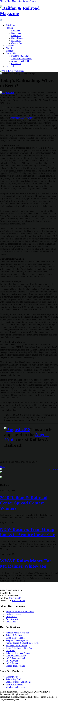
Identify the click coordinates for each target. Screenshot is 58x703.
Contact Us (11, 53)
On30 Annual (12, 661)
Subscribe (10, 45)
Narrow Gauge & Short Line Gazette (22, 643)
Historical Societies (14, 684)
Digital (9, 48)
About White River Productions (20, 611)
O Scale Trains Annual (16, 655)
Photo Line (16, 35)
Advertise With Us (14, 619)
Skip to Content (29, 1)
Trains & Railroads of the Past (19, 648)
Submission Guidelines (21, 58)
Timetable (10, 51)
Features (9, 28)
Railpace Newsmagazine (17, 640)
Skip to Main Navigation (11, 1)
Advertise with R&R (20, 61)
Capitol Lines (17, 38)
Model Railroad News (15, 638)
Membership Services (15, 687)
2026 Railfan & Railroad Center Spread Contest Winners (23, 503)
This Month (11, 25)
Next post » (53, 469)
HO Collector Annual (15, 658)
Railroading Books (14, 679)
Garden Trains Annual (15, 666)
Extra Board (16, 33)
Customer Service (13, 614)
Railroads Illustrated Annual (18, 653)
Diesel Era (10, 650)
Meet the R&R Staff (20, 56)
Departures (16, 40)
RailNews (15, 30)
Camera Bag (16, 43)
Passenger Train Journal (16, 645)
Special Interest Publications (18, 682)
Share (2, 466)
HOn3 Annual (12, 663)
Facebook (10, 66)
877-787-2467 (15, 598)
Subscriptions (12, 677)
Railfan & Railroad (14, 635)
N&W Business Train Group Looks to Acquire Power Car (27, 532)
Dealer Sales (11, 616)
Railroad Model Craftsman (17, 632)
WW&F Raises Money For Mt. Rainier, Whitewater (25, 563)
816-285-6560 (18, 600)
